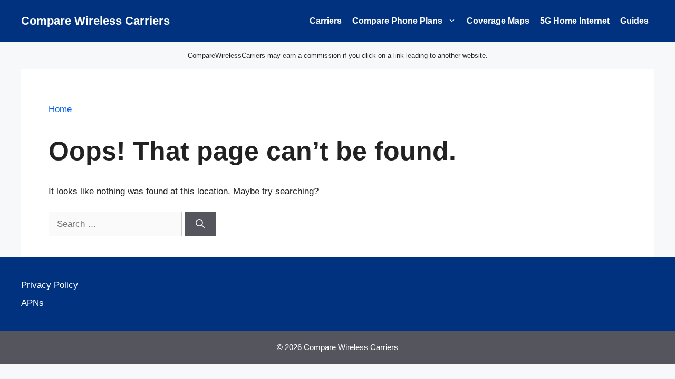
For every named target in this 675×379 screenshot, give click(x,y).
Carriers (326, 20)
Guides (634, 20)
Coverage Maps (498, 20)
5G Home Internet (575, 20)
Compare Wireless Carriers (95, 20)
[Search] (200, 224)
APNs (32, 303)
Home (60, 109)
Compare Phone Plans (397, 20)
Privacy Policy (49, 285)
